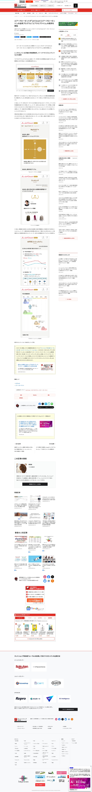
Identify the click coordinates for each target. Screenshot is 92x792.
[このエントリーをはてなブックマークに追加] (46, 404)
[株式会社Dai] (39, 683)
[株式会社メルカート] (35, 699)
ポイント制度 (45, 750)
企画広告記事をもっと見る (69, 238)
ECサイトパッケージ (46, 760)
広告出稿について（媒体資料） (38, 726)
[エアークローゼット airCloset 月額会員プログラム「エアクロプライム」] (35, 77)
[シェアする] (40, 404)
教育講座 (58, 2)
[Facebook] (48, 576)
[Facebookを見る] (59, 719)
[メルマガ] (44, 576)
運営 (52, 753)
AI (36, 13)
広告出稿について (68, 5)
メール (16, 746)
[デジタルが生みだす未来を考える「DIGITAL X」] (51, 781)
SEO (52, 743)
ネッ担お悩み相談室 (33, 5)
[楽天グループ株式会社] (22, 667)
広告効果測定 (36, 753)
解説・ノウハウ (64, 747)
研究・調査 (65, 1)
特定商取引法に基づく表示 (37, 728)
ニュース (21, 16)
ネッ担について (59, 5)
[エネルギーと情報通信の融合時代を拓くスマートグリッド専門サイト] (62, 777)
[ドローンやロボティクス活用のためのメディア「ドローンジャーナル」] (62, 781)
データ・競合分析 (36, 750)
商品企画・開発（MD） (45, 756)
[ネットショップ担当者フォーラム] (20, 721)
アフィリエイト (70, 13)
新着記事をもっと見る (69, 150)
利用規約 (64, 726)
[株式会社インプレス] (23, 779)
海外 (24, 13)
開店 (34, 759)
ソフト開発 (54, 1)
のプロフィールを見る (35, 484)
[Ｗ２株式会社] (50, 699)
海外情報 (28, 13)
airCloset (17, 383)
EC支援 (62, 2)
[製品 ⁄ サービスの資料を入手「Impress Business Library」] (40, 781)
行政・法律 (44, 762)
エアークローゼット (19, 385)
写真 (16, 753)
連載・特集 (17, 13)
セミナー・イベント (65, 742)
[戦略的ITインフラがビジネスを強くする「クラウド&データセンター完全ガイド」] (40, 773)
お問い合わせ (50, 726)
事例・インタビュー (65, 751)
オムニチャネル (26, 759)
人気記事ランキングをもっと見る (69, 99)
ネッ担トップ (16, 16)
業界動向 (35, 762)
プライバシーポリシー (21, 728)
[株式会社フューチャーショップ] (22, 683)
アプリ (53, 746)
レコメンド (53, 750)
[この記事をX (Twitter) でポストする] (43, 404)
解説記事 (73, 740)
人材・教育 (53, 756)
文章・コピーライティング (45, 753)
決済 (16, 762)
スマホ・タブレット (27, 750)
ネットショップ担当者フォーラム (20, 6)
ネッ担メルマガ (50, 5)
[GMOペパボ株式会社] (56, 683)
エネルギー (52, 2)
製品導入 (44, 1)
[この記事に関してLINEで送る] (52, 404)
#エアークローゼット (43, 390)
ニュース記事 (74, 742)
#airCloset (28, 390)
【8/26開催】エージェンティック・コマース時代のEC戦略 (28, 39)
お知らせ (63, 745)
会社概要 (49, 728)
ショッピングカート (55, 759)
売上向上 (16, 748)
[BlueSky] (44, 580)
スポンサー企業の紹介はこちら (68, 709)
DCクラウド (61, 1)
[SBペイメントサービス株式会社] (39, 667)
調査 (52, 762)
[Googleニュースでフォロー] (69, 719)
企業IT (51, 1)
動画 (25, 753)
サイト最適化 (17, 750)
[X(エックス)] (52, 576)
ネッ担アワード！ (43, 5)
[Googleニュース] (48, 580)
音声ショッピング (45, 746)
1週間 (68, 35)
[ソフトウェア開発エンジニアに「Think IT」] (51, 773)
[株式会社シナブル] (64, 699)
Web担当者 (37, 1)
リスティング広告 (63, 13)
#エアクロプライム (35, 390)
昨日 (62, 35)
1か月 (74, 35)
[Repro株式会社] (20, 699)
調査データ (64, 749)
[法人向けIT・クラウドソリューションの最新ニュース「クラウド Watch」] (40, 777)
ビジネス (40, 618)
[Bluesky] (66, 719)
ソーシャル (26, 746)
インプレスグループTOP (67, 728)
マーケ (30, 618)
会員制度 (26, 748)
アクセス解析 (54, 748)
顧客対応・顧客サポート (27, 756)
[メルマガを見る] (56, 719)
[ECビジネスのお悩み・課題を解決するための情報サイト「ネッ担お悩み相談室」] (40, 785)
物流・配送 (35, 756)
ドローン (55, 2)
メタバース (41, 13)
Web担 (36, 580)
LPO (43, 748)
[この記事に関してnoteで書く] (49, 404)
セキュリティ (17, 759)
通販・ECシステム (27, 762)
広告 (34, 746)
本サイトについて (21, 726)
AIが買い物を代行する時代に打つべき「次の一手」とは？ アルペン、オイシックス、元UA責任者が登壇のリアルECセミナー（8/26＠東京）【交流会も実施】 (80, 770)
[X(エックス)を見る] (62, 719)
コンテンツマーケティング (53, 13)
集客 (46, 13)
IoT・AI (58, 1)
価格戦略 (16, 756)
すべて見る (69, 299)
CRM (34, 748)
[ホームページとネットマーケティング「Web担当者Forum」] (62, 773)
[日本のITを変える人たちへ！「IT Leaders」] (51, 777)
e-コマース (20, 618)
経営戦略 (50, 618)
